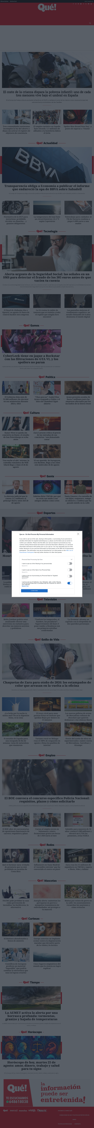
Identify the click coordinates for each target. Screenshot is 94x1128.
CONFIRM (34, 590)
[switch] (69, 563)
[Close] (79, 534)
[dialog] (47, 564)
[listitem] (47, 559)
